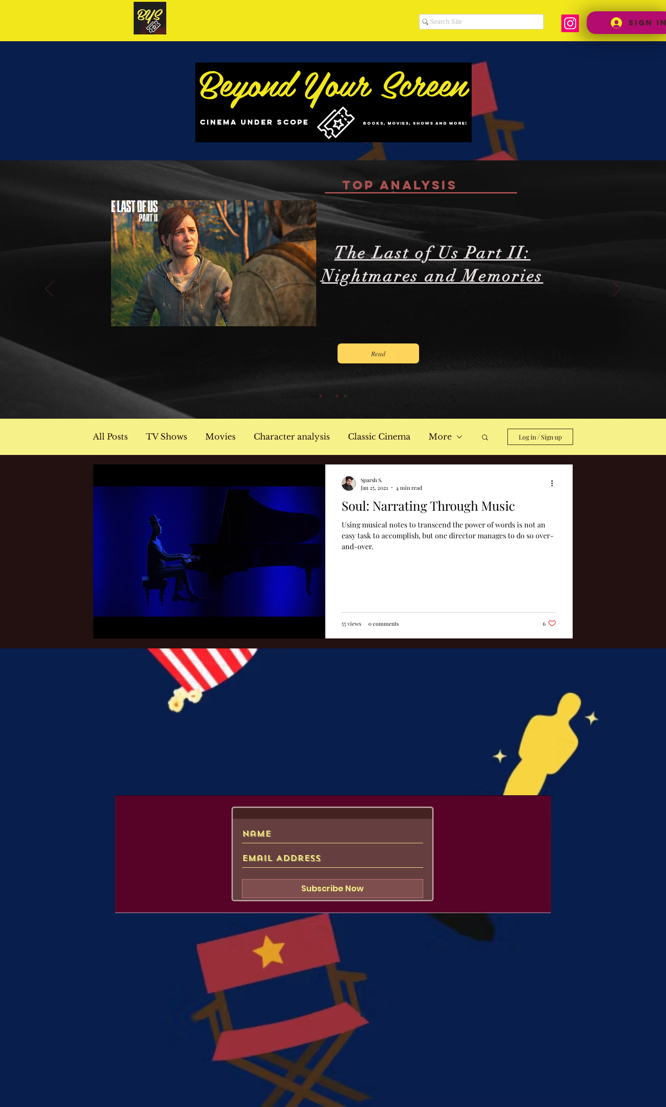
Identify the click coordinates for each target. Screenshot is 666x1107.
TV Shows (166, 437)
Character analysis (292, 437)
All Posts (110, 437)
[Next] (617, 289)
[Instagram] (570, 23)
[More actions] (555, 483)
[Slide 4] (345, 396)
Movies (220, 437)
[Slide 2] (329, 396)
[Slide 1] (320, 396)
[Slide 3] (337, 396)
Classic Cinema (379, 437)
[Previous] (49, 289)
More (440, 437)
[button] (485, 438)
